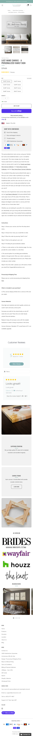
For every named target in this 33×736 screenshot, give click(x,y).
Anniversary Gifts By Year (8, 656)
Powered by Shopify (16, 731)
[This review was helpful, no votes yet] (22, 396)
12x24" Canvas (6, 84)
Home (3, 628)
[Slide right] (29, 50)
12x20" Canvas (17, 81)
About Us (4, 639)
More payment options (17, 115)
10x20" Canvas (6, 81)
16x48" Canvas (6, 88)
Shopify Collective (6, 678)
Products (4, 631)
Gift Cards (4, 672)
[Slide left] (4, 50)
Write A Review (16, 364)
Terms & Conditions (7, 664)
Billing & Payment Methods (9, 667)
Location (4, 637)
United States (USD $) (16, 720)
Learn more (16, 486)
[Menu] (2, 5)
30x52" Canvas (17, 91)
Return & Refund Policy (8, 661)
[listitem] (16, 1)
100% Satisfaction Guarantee (9, 653)
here (3, 280)
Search (3, 675)
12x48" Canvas (17, 84)
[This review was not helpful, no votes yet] (25, 396)
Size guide (29, 78)
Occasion (4, 634)
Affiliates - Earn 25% (7, 670)
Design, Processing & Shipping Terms (11, 659)
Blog (3, 642)
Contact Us (5, 650)
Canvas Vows (5, 58)
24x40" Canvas (17, 88)
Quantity (4, 95)
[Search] (30, 5)
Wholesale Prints (6, 681)
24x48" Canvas (6, 91)
